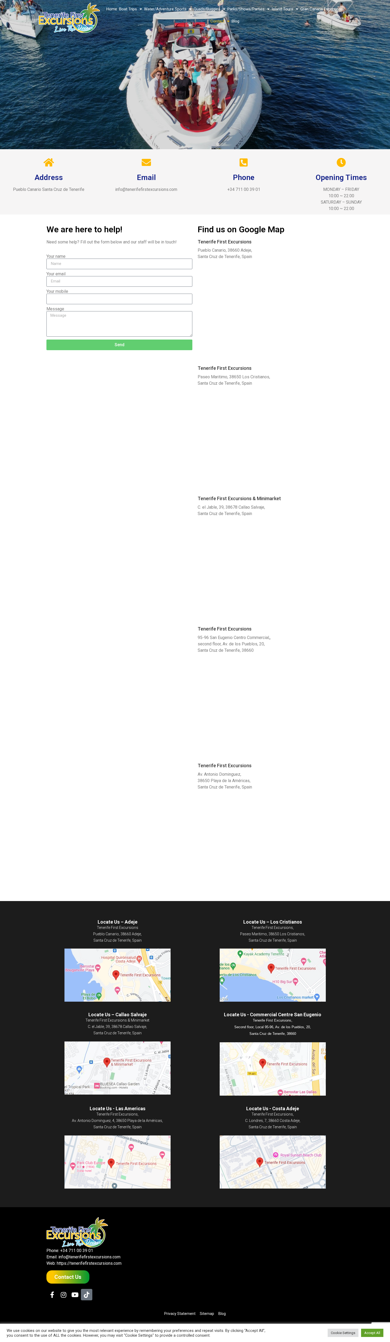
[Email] (146, 162)
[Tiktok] (86, 1294)
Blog (235, 21)
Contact (217, 21)
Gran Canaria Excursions (321, 9)
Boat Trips (128, 9)
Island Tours (282, 9)
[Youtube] (75, 1294)
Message (55, 309)
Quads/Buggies (207, 9)
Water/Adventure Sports (165, 9)
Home (111, 9)
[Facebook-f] (52, 1294)
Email (146, 177)
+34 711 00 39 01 (76, 1250)
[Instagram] (63, 1294)
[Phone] (243, 162)
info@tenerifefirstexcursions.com (89, 1256)
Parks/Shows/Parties (246, 9)
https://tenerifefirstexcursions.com (89, 1263)
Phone (243, 177)
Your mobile (57, 291)
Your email (56, 274)
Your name (56, 256)
